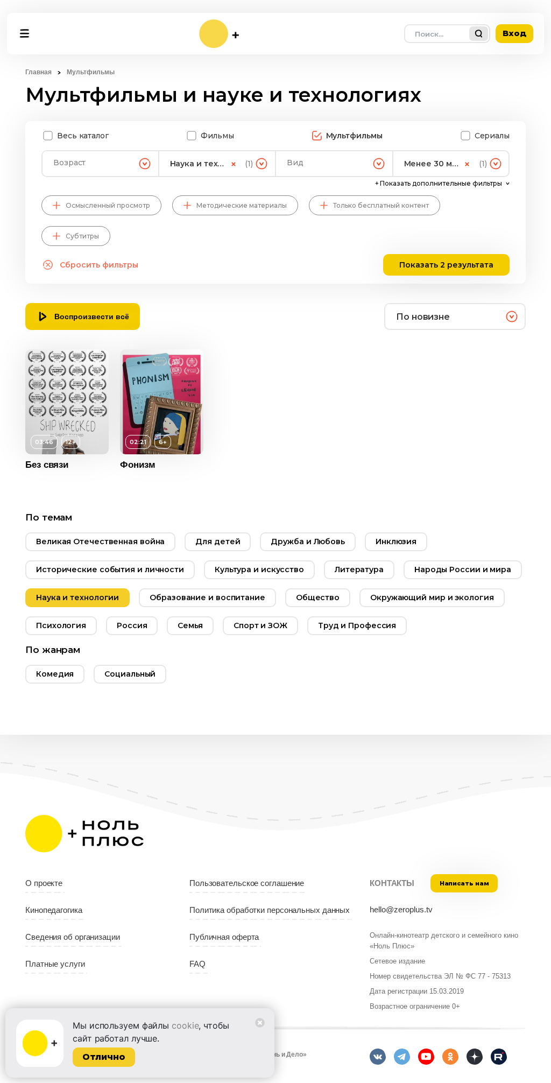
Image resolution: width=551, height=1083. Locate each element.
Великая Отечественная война (100, 541)
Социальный (130, 674)
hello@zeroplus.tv (401, 909)
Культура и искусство (259, 569)
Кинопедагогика (53, 910)
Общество (318, 597)
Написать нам (464, 883)
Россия (132, 625)
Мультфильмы (354, 135)
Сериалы (492, 135)
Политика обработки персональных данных (269, 910)
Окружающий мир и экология (432, 597)
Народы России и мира (462, 569)
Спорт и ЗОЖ (260, 625)
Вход (514, 33)
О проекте (43, 883)
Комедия (55, 674)
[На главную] (219, 33)
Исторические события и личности (110, 569)
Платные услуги (55, 964)
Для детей (217, 541)
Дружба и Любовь (308, 541)
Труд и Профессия (357, 625)
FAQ (197, 964)
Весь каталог (83, 135)
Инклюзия (396, 541)
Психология (61, 625)
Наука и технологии (77, 597)
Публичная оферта (224, 937)
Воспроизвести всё (91, 316)
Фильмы (217, 135)
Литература (359, 569)
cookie (185, 1025)
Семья (190, 625)
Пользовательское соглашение (246, 883)
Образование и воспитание (207, 597)
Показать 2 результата (446, 265)
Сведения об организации (72, 937)
